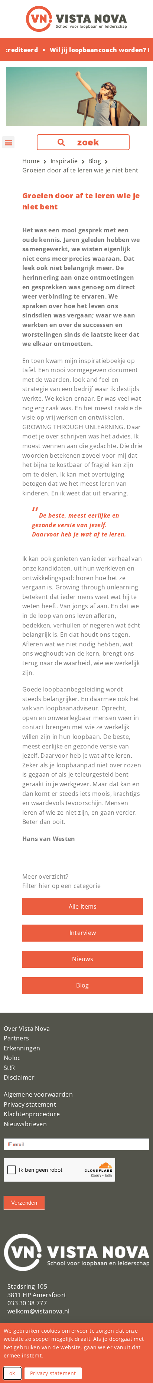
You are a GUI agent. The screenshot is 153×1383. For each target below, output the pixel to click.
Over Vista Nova (27, 1028)
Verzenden (24, 1202)
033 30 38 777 (27, 1303)
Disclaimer (19, 1077)
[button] (8, 142)
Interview (82, 933)
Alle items (83, 906)
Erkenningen (22, 1048)
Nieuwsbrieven (25, 1124)
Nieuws (82, 959)
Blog (82, 985)
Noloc (12, 1058)
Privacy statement (30, 1104)
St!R (9, 1068)
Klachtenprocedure (32, 1114)
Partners (16, 1038)
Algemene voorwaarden (38, 1094)
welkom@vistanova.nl (38, 1311)
